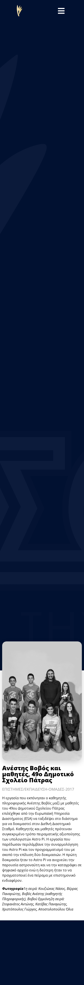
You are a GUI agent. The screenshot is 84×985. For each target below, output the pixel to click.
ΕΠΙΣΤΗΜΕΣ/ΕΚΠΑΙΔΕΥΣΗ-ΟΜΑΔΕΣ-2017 (38, 789)
